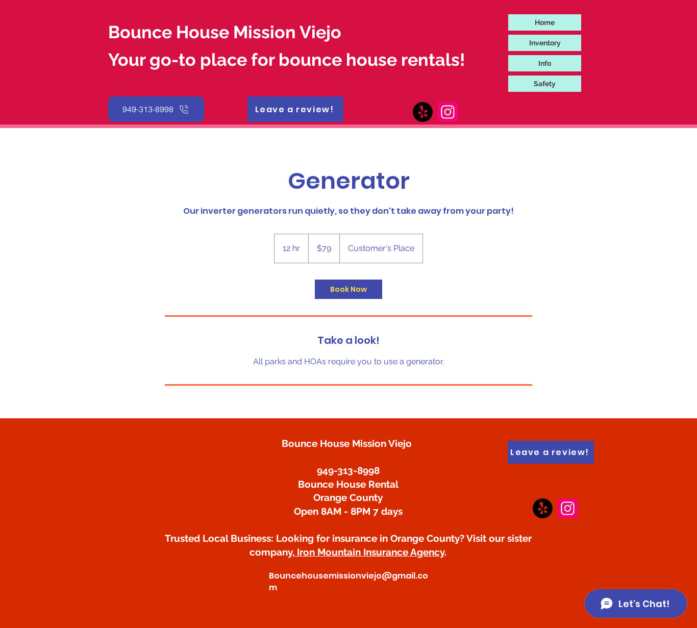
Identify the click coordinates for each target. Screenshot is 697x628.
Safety (545, 84)
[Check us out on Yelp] (423, 112)
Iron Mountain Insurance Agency (369, 552)
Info (544, 63)
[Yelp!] (543, 508)
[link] (348, 289)
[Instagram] (568, 508)
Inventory (545, 43)
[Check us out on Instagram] (448, 112)
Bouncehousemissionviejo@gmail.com (348, 581)
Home (545, 22)
